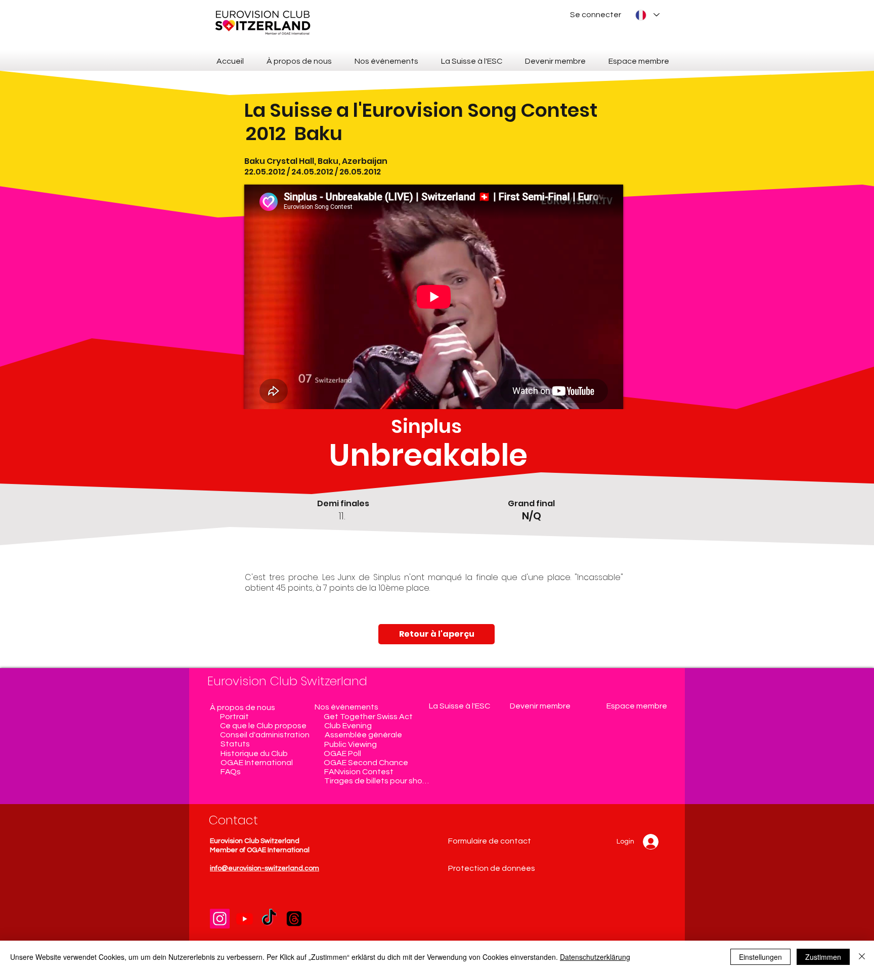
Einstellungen (760, 957)
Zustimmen (823, 957)
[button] (562, 706)
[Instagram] (220, 918)
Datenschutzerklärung (595, 957)
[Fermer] (862, 957)
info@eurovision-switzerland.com (264, 868)
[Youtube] (244, 918)
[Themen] (294, 918)
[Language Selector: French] (647, 15)
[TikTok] (269, 918)
